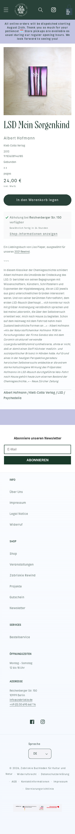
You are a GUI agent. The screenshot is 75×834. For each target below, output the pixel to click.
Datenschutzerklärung (55, 774)
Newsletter (17, 608)
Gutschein (17, 597)
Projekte (16, 586)
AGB (14, 781)
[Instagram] (53, 10)
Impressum (18, 503)
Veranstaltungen (22, 564)
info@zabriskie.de (21, 699)
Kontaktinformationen (35, 781)
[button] (6, 10)
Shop (13, 554)
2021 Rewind (22, 251)
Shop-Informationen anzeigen (33, 234)
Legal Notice (19, 514)
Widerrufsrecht (27, 774)
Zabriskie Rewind (23, 575)
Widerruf (16, 524)
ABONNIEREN (38, 460)
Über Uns (16, 492)
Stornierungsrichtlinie (39, 788)
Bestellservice (20, 637)
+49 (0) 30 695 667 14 (23, 704)
